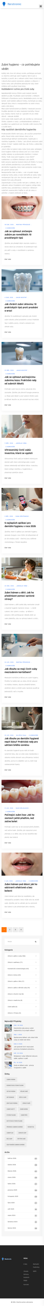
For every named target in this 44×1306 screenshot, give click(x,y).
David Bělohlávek (22, 808)
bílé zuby (9, 1139)
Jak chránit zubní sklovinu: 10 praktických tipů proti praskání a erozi (21, 307)
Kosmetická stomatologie (18, 969)
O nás (25, 1264)
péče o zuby (22, 1097)
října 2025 (22, 1203)
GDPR (34, 1271)
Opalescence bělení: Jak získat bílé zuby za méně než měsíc (26, 1038)
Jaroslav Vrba (21, 443)
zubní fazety (11, 1109)
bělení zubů (24, 1091)
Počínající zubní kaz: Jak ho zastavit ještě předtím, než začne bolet (19, 818)
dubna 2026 (22, 1165)
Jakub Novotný (21, 297)
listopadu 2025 (22, 1196)
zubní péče (24, 1115)
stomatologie (11, 1115)
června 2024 (22, 1228)
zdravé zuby (22, 1133)
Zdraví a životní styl (16, 994)
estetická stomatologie (14, 1121)
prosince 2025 (22, 1190)
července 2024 (22, 1222)
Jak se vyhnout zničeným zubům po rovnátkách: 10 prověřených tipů (18, 235)
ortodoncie (10, 1097)
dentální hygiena (12, 1103)
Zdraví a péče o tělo (16, 981)
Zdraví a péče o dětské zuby (19, 988)
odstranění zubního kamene (15, 1145)
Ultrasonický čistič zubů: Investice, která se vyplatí (19, 451)
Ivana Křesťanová (22, 516)
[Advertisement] (22, 31)
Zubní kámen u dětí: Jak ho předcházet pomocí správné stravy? (19, 596)
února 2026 (22, 1177)
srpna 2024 (22, 1215)
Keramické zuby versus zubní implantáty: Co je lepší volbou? (24, 1029)
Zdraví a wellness (15, 962)
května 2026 (22, 1158)
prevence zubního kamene (15, 1127)
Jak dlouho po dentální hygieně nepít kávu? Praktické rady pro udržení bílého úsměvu (22, 742)
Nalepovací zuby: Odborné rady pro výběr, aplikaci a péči (25, 1057)
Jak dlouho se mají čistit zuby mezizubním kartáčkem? (21, 670)
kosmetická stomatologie (15, 1085)
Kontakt (26, 1285)
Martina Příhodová (23, 224)
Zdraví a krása (14, 975)
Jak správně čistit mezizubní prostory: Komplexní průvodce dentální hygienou (24, 1048)
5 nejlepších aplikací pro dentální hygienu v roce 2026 (20, 524)
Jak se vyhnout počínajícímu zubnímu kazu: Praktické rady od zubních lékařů (20, 380)
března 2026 (22, 1171)
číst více (8, 259)
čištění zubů (21, 1139)
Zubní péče (12, 1007)
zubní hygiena (11, 1079)
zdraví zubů (26, 1103)
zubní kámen (24, 1109)
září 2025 (22, 1209)
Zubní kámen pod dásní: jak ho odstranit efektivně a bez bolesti (21, 888)
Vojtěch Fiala (21, 735)
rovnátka (31, 1127)
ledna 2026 (22, 1184)
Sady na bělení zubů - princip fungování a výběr (24, 1066)
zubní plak (10, 1133)
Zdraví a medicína (15, 1000)
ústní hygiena (11, 1091)
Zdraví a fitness (14, 1013)
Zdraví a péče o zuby (16, 956)
